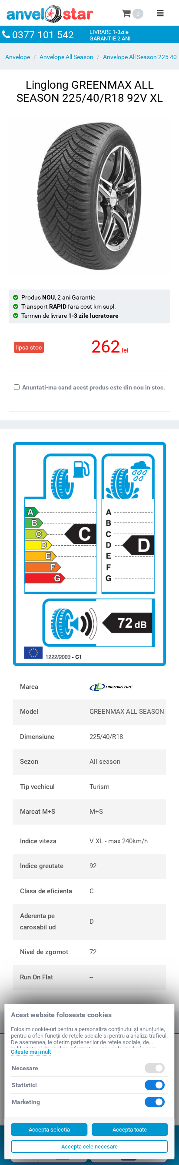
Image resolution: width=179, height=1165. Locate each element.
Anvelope (17, 56)
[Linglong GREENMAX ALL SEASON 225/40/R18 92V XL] (89, 196)
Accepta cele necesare (89, 1146)
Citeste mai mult (31, 1051)
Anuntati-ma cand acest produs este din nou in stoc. (93, 387)
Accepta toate (130, 1129)
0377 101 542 (43, 35)
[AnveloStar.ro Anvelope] (50, 12)
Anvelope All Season (66, 56)
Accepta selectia (49, 1129)
